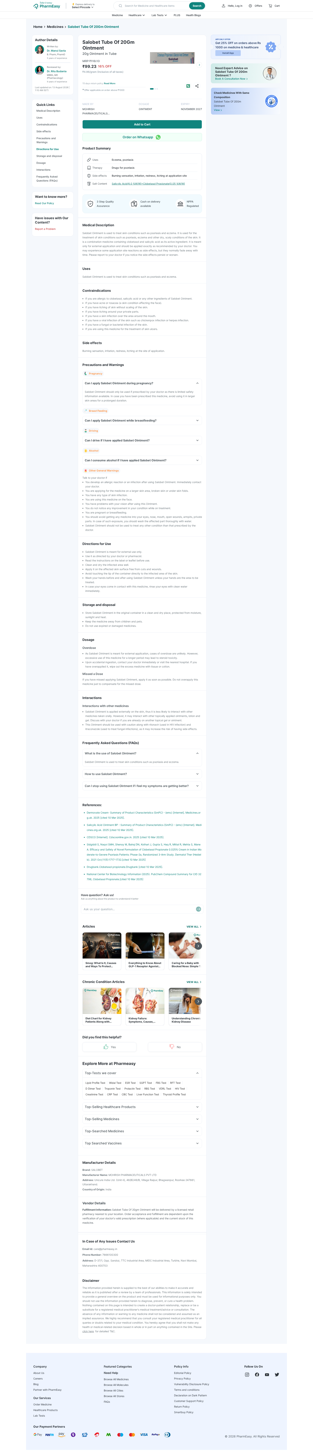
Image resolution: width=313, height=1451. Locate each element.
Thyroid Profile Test (174, 1094)
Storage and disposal (49, 155)
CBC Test (127, 1094)
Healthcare (135, 15)
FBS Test (161, 1082)
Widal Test (115, 1082)
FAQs (107, 1401)
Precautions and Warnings (46, 140)
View (217, 110)
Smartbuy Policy (183, 1412)
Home (38, 27)
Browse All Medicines (116, 1379)
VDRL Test (165, 1088)
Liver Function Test (148, 1094)
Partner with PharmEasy (47, 1389)
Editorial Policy (182, 1372)
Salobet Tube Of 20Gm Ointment (93, 27)
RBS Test (149, 1088)
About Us (38, 1372)
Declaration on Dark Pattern (190, 1395)
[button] (159, 5)
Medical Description (48, 110)
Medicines (55, 27)
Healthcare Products (45, 1410)
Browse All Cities (113, 1390)
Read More (109, 83)
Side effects (43, 131)
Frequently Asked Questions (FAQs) (47, 178)
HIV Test (180, 1088)
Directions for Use (47, 149)
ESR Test (130, 1082)
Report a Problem (45, 228)
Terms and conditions (186, 1389)
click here (88, 1331)
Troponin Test (113, 1088)
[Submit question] (198, 909)
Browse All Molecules (116, 1384)
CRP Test (112, 1094)
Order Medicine (42, 1404)
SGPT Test (145, 1082)
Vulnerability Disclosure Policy (191, 1384)
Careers (38, 1378)
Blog (36, 1384)
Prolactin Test (132, 1088)
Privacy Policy (182, 1378)
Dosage (41, 162)
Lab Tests (158, 15)
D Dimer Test (93, 1088)
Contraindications (46, 124)
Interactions (43, 169)
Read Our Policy (44, 203)
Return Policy (182, 1406)
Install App (228, 53)
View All (193, 926)
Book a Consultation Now (230, 78)
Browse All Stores (114, 1396)
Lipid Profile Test (95, 1082)
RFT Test (175, 1082)
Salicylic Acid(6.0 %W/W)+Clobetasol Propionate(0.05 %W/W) (148, 183)
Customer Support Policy (189, 1400)
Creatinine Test (94, 1094)
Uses (39, 117)
